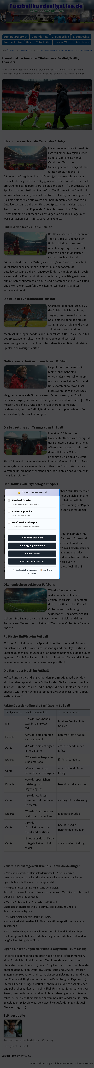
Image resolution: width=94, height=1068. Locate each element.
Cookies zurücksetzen (32, 561)
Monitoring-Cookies (23, 511)
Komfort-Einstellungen (24, 522)
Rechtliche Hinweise (62, 1063)
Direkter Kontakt (84, 1063)
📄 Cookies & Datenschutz (24, 570)
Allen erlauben (32, 553)
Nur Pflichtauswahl (32, 537)
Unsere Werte (63, 42)
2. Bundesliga (60, 36)
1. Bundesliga (39, 36)
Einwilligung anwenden (32, 545)
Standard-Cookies (21, 500)
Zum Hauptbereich (16, 36)
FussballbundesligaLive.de (46, 6)
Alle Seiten (82, 42)
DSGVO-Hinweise (38, 1063)
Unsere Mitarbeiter (38, 42)
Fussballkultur (13, 42)
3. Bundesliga (81, 36)
